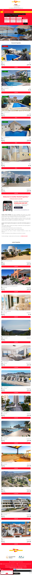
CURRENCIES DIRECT (24, 236)
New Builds (23, 14)
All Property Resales (8, 14)
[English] (15, 4)
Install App (16, 573)
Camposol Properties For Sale (16, 14)
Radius (24, 17)
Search (26, 23)
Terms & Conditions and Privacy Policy (16, 568)
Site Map (30, 572)
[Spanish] (16, 4)
